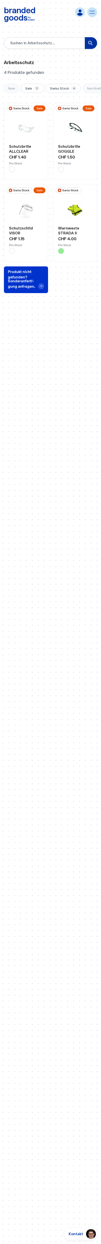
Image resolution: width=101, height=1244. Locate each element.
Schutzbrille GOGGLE (69, 149)
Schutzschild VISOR (21, 230)
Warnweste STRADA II (68, 230)
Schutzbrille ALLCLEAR (20, 149)
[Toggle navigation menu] (92, 12)
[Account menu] (80, 12)
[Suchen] (91, 43)
